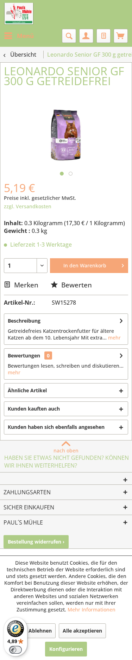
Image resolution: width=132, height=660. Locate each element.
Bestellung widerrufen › (36, 541)
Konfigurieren (66, 649)
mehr (114, 337)
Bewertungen (24, 355)
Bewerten (75, 285)
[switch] (15, 650)
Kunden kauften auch (34, 408)
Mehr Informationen (91, 609)
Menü (25, 36)
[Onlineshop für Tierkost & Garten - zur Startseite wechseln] (19, 14)
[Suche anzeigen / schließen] (69, 36)
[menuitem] (18, 36)
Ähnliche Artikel (27, 390)
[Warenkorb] (121, 36)
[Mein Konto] (86, 36)
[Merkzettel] (103, 36)
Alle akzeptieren (82, 630)
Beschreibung (24, 320)
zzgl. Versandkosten (27, 206)
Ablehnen (40, 630)
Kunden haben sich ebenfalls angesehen (56, 427)
